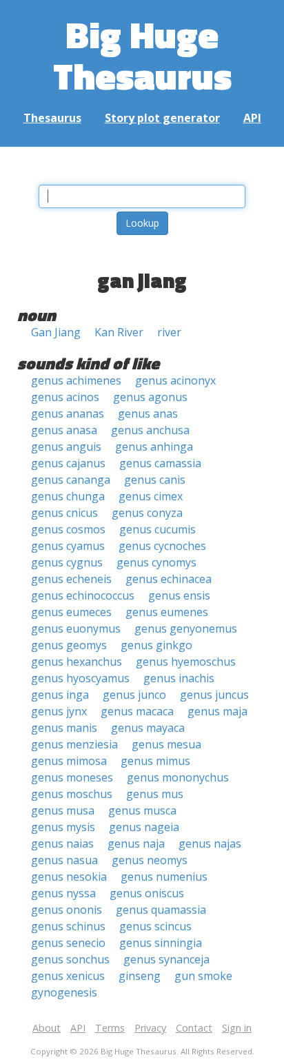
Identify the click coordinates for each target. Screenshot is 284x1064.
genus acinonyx (175, 380)
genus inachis (178, 678)
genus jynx (59, 711)
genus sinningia (160, 942)
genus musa (62, 810)
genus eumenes (166, 612)
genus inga (60, 694)
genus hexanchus (76, 661)
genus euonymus (76, 628)
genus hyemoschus (186, 661)
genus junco (134, 694)
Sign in (237, 1027)
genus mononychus (178, 777)
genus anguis (66, 446)
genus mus (154, 793)
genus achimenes (76, 380)
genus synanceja (166, 959)
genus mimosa (69, 760)
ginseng (140, 975)
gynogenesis (64, 992)
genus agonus (150, 397)
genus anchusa (150, 430)
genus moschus (71, 793)
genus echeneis (71, 578)
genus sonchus (70, 959)
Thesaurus (52, 117)
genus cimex (151, 496)
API (252, 117)
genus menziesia (74, 744)
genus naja (136, 843)
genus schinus (68, 926)
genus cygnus (67, 562)
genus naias (62, 843)
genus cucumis (157, 529)
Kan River (118, 332)
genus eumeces (71, 612)
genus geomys (69, 645)
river (169, 332)
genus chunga (68, 496)
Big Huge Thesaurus (142, 55)
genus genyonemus (185, 628)
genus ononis (66, 909)
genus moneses (72, 777)
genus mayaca (148, 727)
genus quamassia (161, 909)
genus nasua (64, 860)
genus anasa (64, 430)
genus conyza (147, 512)
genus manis (64, 727)
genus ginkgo (156, 645)
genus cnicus (64, 512)
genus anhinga (154, 446)
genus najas (210, 843)
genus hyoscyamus (80, 678)
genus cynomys (156, 562)
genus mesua (166, 744)
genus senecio (68, 942)
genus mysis (63, 827)
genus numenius (164, 876)
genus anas (148, 413)
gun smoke (203, 975)
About (46, 1027)
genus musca (142, 810)
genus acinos (65, 397)
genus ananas (67, 413)
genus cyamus (68, 545)
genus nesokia (69, 876)
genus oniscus (147, 893)
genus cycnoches (162, 545)
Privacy (150, 1027)
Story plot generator (162, 117)
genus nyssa (63, 893)
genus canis (154, 479)
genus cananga (70, 479)
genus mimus (155, 760)
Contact (194, 1027)
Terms (110, 1027)
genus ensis (179, 595)
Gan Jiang (56, 332)
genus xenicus (68, 975)
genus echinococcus (82, 595)
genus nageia (144, 827)
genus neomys (149, 860)
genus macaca (137, 711)
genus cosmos (68, 529)
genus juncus (214, 694)
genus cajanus (68, 463)
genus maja (217, 711)
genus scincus (155, 926)
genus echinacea (168, 578)
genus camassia (160, 463)
